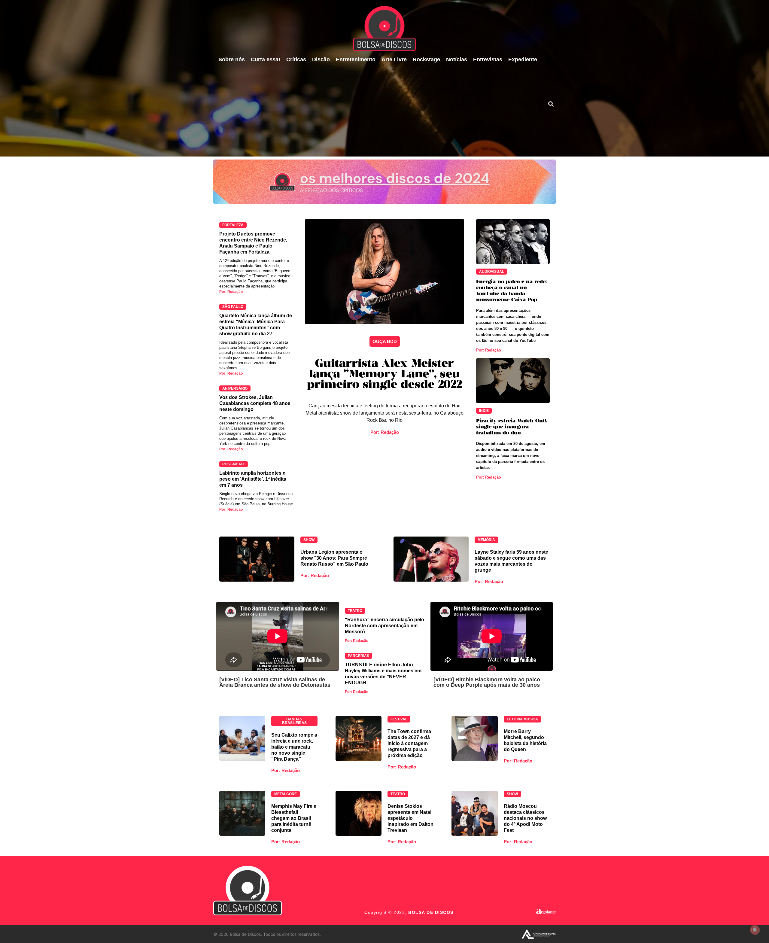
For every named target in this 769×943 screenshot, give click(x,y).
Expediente (522, 59)
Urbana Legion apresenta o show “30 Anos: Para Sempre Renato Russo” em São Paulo (334, 558)
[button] (551, 104)
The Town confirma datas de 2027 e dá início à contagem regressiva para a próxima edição (409, 743)
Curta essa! (265, 59)
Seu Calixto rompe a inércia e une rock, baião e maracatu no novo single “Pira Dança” (294, 747)
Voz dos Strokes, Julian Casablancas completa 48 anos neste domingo (254, 403)
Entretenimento (355, 59)
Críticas (296, 59)
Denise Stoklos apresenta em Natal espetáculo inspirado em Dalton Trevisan (410, 818)
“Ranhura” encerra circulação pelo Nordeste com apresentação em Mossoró (384, 625)
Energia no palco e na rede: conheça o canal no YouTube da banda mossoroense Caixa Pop (511, 291)
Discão (321, 59)
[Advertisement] (377, 111)
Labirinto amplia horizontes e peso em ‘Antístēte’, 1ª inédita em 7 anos (252, 479)
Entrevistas (487, 59)
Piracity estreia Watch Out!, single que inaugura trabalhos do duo (511, 427)
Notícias (456, 59)
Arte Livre (394, 59)
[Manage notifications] (755, 930)
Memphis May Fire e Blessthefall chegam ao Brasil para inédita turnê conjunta (293, 818)
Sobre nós (231, 59)
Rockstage (426, 59)
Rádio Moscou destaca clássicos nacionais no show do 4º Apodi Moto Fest (525, 818)
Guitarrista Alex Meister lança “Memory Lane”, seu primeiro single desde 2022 (384, 374)
